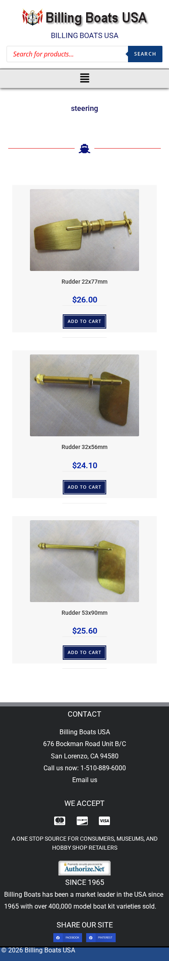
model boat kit (94, 906)
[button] (85, 78)
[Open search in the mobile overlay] (84, 54)
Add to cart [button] (85, 321)
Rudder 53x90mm (84, 612)
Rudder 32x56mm (84, 447)
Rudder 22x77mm (84, 281)
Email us (84, 780)
